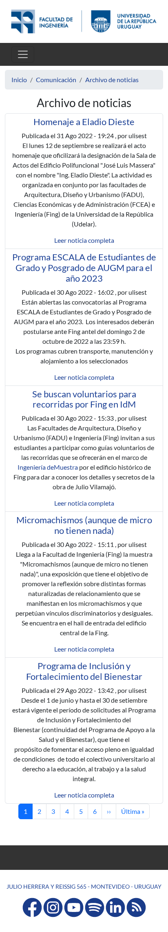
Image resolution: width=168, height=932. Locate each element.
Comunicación (56, 79)
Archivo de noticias (112, 79)
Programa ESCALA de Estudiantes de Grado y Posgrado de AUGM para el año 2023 (84, 268)
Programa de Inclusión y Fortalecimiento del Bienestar (84, 671)
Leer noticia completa (84, 240)
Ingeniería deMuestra (48, 467)
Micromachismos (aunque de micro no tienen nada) (84, 525)
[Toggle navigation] (22, 54)
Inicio (19, 79)
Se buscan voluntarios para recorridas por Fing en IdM (84, 399)
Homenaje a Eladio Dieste (84, 121)
